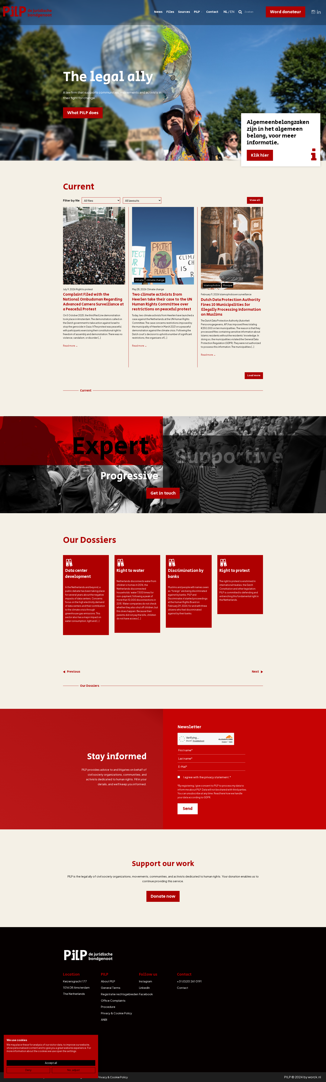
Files (170, 12)
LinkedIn (144, 987)
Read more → (70, 345)
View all (255, 200)
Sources (184, 12)
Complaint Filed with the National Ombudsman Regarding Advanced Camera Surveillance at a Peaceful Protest (93, 302)
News (158, 12)
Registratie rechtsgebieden (119, 994)
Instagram (145, 981)
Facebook (146, 994)
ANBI (104, 1019)
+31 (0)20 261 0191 (189, 981)
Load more (253, 375)
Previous (73, 671)
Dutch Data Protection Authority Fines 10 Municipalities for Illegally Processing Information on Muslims (231, 307)
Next (255, 671)
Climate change (155, 289)
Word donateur (285, 12)
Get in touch (163, 493)
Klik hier (260, 155)
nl (226, 12)
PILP (197, 12)
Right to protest (84, 289)
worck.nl (314, 1077)
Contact (212, 12)
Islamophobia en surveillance (235, 294)
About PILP (108, 981)
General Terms (110, 987)
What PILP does (82, 113)
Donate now (163, 896)
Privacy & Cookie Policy (116, 1013)
